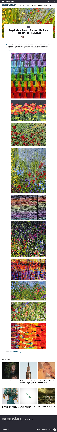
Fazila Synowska (32, 36)
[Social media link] (48, 1)
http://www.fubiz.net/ (14, 351)
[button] (54, 5)
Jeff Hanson (8, 44)
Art (27, 5)
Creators (21, 5)
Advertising (8, 1)
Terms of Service (52, 429)
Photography (42, 5)
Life (50, 5)
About (3, 1)
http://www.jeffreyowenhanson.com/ (18, 352)
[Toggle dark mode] (54, 429)
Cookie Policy (37, 429)
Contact (12, 1)
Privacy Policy (44, 429)
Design (33, 5)
